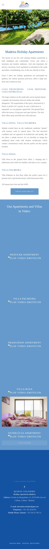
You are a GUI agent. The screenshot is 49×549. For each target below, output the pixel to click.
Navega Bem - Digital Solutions (24, 543)
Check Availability (24, 191)
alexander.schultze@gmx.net (28, 507)
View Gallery (24, 443)
